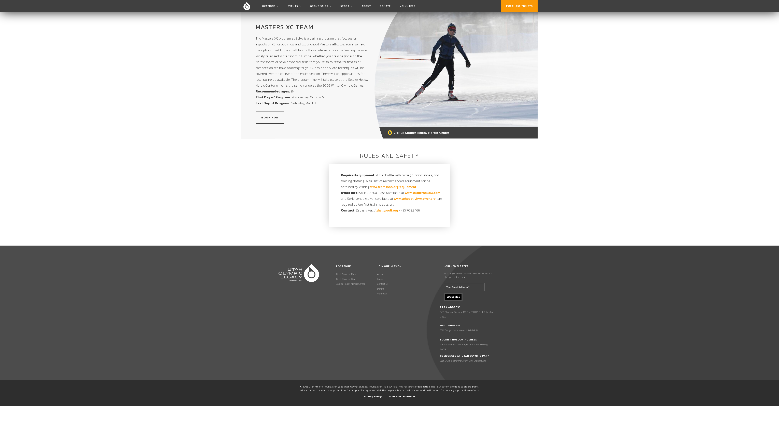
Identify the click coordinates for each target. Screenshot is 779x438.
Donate (385, 6)
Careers (380, 279)
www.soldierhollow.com (422, 192)
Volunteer (407, 6)
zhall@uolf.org (387, 210)
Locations (268, 6)
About (366, 6)
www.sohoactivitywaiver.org (415, 198)
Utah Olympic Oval (345, 279)
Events (293, 6)
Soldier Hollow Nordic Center (350, 284)
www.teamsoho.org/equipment (393, 186)
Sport (345, 6)
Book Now (270, 117)
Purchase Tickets (519, 6)
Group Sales (319, 6)
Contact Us (382, 284)
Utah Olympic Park (346, 274)
